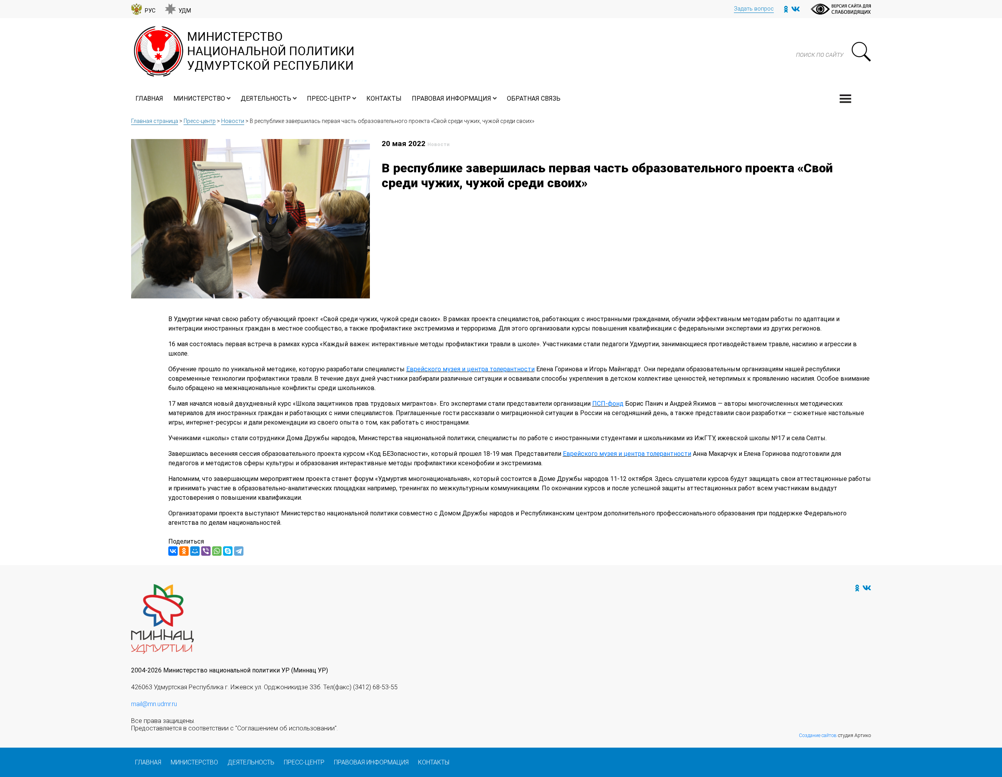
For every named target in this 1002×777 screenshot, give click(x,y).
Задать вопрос (754, 8)
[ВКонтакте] (173, 551)
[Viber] (206, 551)
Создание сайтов (818, 735)
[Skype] (227, 551)
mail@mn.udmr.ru (154, 704)
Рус (150, 10)
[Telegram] (238, 551)
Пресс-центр (329, 98)
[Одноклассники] (184, 551)
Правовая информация (451, 98)
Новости (232, 121)
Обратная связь (533, 98)
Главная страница (154, 121)
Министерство (199, 98)
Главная (149, 98)
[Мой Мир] (195, 551)
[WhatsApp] (217, 551)
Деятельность (266, 98)
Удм (184, 10)
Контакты (384, 98)
